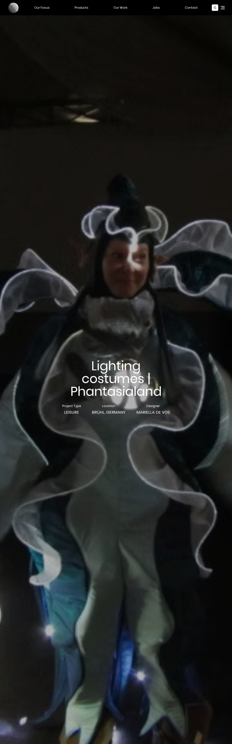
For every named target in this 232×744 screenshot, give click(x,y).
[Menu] (222, 7)
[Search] (215, 7)
